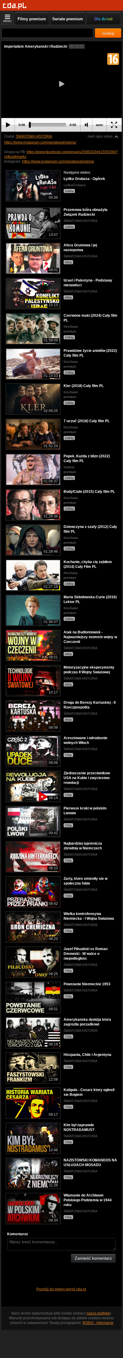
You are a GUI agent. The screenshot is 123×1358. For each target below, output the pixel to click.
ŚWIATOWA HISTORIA (34, 136)
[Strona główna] (15, 6)
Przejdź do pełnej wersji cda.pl (61, 1289)
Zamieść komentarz (93, 1258)
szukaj (108, 33)
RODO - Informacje (98, 1323)
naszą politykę (98, 1313)
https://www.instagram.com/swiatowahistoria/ (40, 142)
